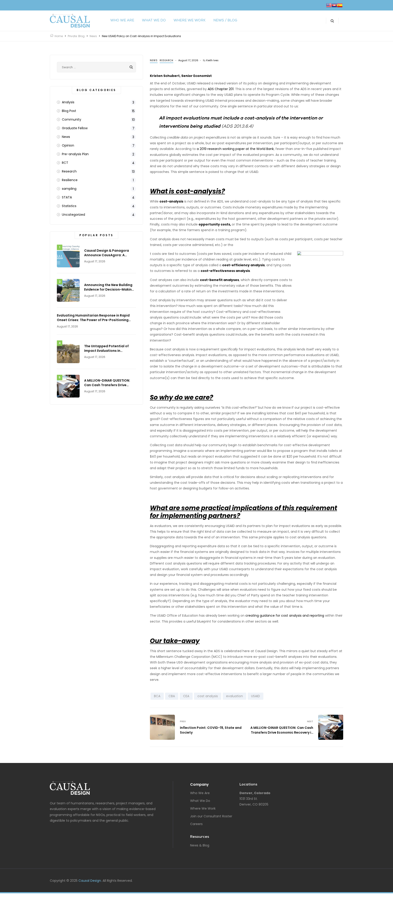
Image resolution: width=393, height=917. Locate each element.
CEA (186, 696)
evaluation (234, 696)
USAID (255, 696)
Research (166, 60)
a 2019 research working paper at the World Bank (235, 149)
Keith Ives (212, 60)
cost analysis (207, 696)
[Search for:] (96, 67)
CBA (172, 696)
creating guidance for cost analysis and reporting (284, 615)
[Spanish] (340, 5)
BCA (157, 696)
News (154, 60)
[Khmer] (334, 5)
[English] (329, 5)
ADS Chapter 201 (221, 89)
